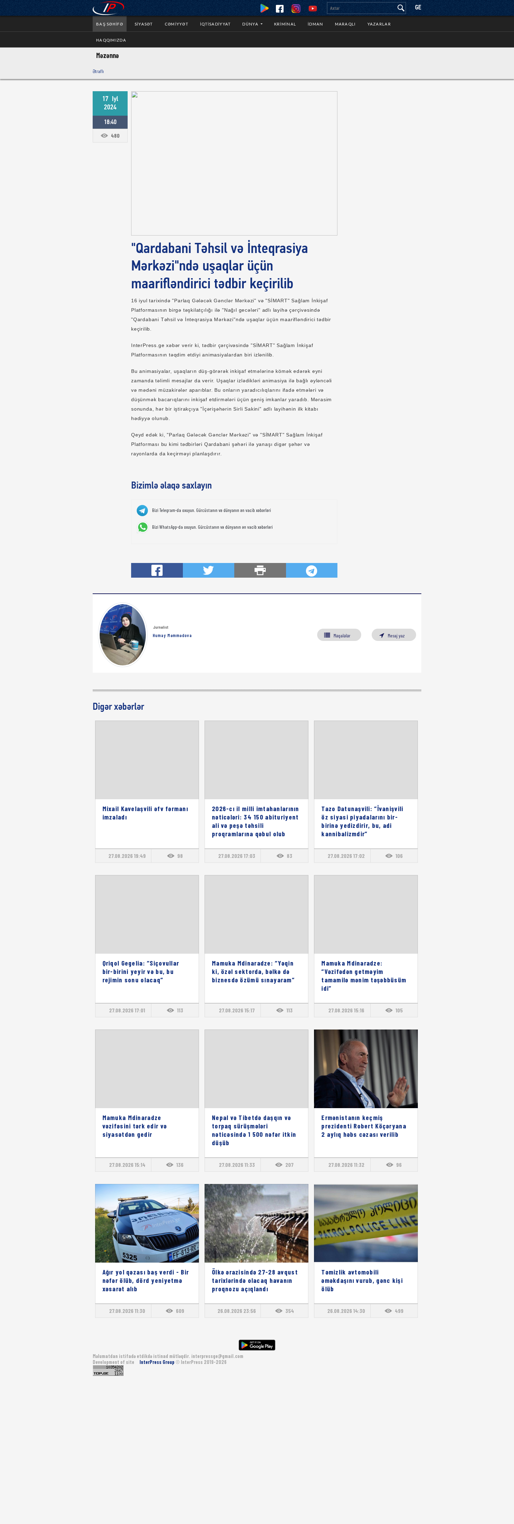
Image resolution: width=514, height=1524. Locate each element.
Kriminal (285, 24)
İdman (315, 24)
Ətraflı (98, 71)
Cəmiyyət (176, 24)
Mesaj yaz (396, 635)
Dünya (250, 24)
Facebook (280, 9)
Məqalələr (342, 635)
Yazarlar (379, 24)
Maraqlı (345, 24)
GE (418, 8)
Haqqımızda (111, 40)
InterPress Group (158, 1362)
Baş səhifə (109, 24)
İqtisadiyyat (215, 24)
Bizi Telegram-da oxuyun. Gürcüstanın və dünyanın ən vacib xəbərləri (211, 510)
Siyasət (144, 24)
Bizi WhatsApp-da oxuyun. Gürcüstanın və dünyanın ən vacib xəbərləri (212, 527)
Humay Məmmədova (172, 635)
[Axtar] (401, 8)
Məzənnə (107, 55)
